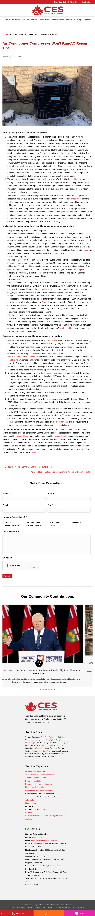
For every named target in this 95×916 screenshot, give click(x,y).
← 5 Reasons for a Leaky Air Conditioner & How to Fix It (26, 467)
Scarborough (36, 751)
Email (5, 505)
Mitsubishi (69, 905)
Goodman (47, 905)
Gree (58, 905)
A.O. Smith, (73, 907)
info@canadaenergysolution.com (44, 840)
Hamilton (55, 740)
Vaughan (64, 743)
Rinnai (43, 907)
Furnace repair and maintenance (39, 784)
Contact (87, 20)
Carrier (18, 907)
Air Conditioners (30, 20)
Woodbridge (40, 748)
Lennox (53, 905)
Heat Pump (44, 20)
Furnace (8, 522)
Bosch (63, 905)
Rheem (12, 907)
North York (47, 751)
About (7, 20)
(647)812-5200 (73, 2)
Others (52, 526)
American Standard (27, 907)
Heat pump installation (35, 787)
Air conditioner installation (35, 772)
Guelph (48, 740)
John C (20, 57)
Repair (45, 302)
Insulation (76, 522)
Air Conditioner (33, 522)
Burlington (53, 737)
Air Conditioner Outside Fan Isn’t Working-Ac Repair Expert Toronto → (61, 472)
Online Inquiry (85, 2)
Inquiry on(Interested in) (14, 517)
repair (25, 389)
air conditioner (22, 195)
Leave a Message (11, 531)
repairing (77, 270)
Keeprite (37, 907)
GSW (56, 907)
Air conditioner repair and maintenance (40, 775)
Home (5, 34)
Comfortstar (81, 907)
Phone (51, 493)
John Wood (50, 907)
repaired (75, 199)
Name (6, 493)
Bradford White (64, 907)
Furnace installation (34, 781)
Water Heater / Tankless (35, 526)
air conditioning (74, 179)
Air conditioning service (35, 778)
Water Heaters (58, 20)
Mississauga (30, 743)
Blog (79, 20)
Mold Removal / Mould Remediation (13, 526)
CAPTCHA (7, 558)
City (50, 505)
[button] (40, 689)
